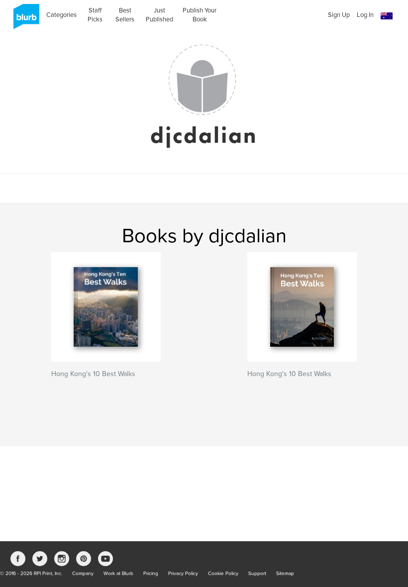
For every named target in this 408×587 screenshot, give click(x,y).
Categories (61, 15)
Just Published (159, 14)
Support (257, 574)
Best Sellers (124, 14)
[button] (387, 16)
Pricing (150, 574)
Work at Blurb (118, 574)
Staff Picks (95, 14)
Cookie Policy (223, 574)
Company (83, 574)
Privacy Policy (183, 574)
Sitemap (285, 574)
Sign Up (339, 15)
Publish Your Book (199, 14)
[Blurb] (23, 20)
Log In (365, 15)
